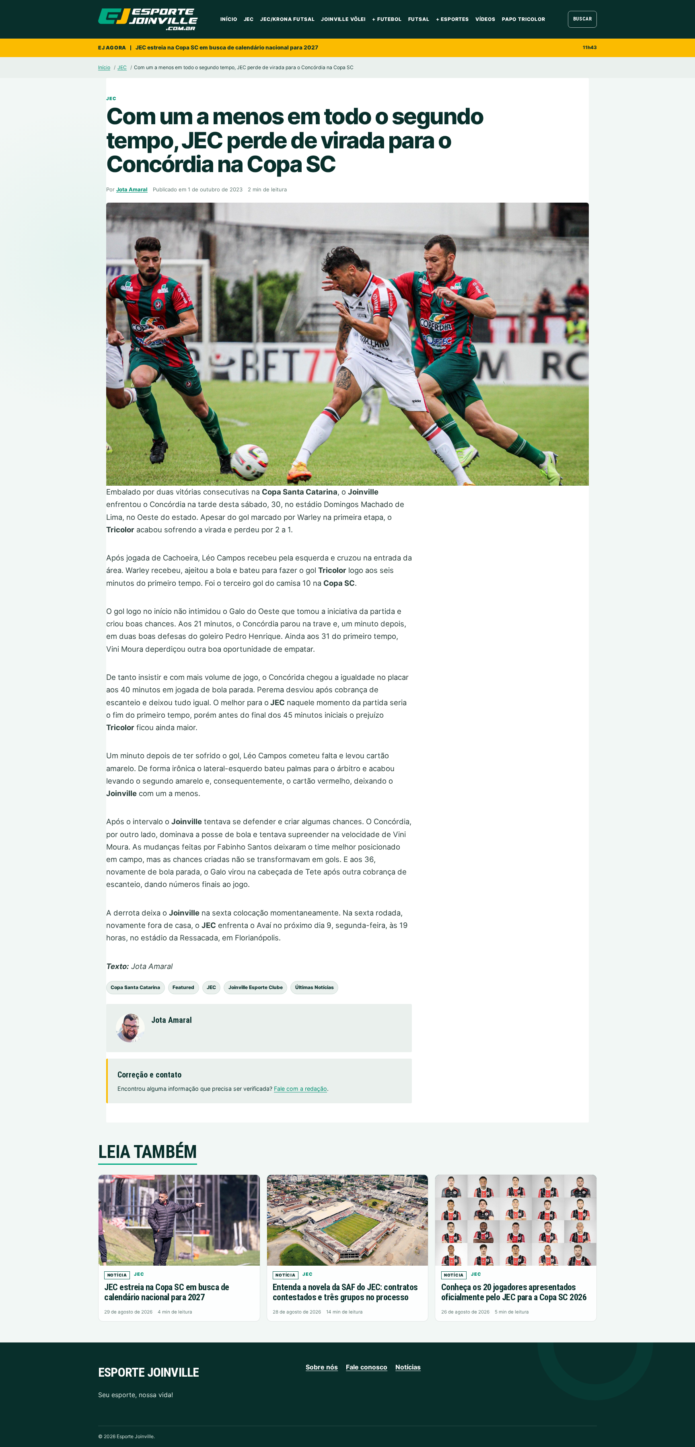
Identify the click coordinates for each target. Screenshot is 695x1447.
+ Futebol (387, 19)
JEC (249, 19)
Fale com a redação (300, 1088)
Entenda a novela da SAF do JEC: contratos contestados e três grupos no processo (345, 1292)
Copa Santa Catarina (135, 987)
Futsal (419, 19)
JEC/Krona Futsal (287, 19)
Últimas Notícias (314, 987)
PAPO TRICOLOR (523, 19)
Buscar (582, 19)
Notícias (408, 1367)
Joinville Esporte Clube (255, 987)
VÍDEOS (485, 19)
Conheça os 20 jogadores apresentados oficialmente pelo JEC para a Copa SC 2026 (513, 1292)
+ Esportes (452, 19)
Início (228, 19)
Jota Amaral (132, 189)
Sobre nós (322, 1367)
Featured (183, 987)
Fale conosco (366, 1367)
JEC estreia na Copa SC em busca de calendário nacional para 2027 (227, 47)
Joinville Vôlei (343, 19)
